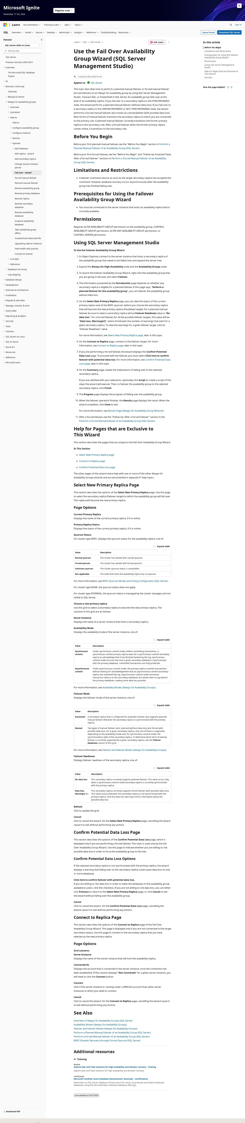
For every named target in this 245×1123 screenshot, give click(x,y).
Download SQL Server (229, 32)
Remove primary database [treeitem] (27, 193)
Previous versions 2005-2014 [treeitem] (19, 62)
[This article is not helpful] (231, 87)
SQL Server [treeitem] (11, 57)
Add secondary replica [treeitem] (25, 159)
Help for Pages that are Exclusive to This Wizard (221, 72)
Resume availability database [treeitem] (24, 214)
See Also (208, 77)
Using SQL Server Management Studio (219, 66)
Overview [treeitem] (12, 91)
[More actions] (168, 42)
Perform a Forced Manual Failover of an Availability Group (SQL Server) (117, 420)
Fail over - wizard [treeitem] (23, 172)
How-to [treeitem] (15, 122)
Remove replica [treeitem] (22, 198)
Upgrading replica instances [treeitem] (28, 243)
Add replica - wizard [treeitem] (24, 153)
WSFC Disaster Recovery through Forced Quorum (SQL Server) (107, 1040)
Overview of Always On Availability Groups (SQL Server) (103, 1020)
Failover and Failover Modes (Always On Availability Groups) (134, 750)
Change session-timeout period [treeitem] (26, 166)
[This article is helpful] (228, 87)
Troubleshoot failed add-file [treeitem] (28, 238)
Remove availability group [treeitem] (27, 188)
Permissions (210, 61)
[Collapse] (41, 39)
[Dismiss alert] (239, 5)
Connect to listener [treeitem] (24, 254)
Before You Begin (212, 47)
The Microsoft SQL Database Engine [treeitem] (21, 74)
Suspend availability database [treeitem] (24, 223)
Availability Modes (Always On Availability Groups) (129, 687)
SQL (85, 42)
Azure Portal (208, 32)
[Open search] (231, 24)
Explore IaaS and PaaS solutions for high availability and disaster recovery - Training (115, 1067)
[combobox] (22, 45)
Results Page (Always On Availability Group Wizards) (135, 410)
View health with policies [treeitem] (26, 248)
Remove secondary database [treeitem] (24, 205)
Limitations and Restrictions (217, 51)
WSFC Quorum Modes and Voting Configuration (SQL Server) (135, 581)
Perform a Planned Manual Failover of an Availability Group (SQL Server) (112, 1032)
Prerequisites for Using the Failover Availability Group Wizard (221, 56)
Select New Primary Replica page (125, 335)
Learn (77, 42)
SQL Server (95, 42)
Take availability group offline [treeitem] (25, 231)
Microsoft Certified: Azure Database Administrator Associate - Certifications (111, 1079)
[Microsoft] (5, 25)
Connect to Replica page (110, 345)
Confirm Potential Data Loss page (97, 467)
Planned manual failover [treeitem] (26, 183)
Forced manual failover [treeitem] (26, 178)
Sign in (238, 24)
